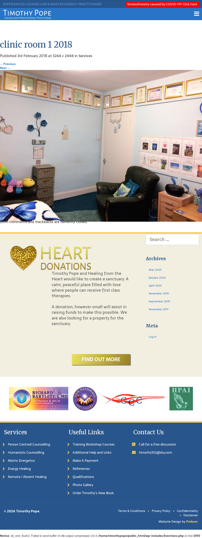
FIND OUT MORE (101, 359)
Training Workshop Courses (94, 444)
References (81, 468)
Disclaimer (190, 515)
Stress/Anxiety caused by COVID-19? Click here (162, 4)
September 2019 (159, 301)
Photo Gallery (83, 485)
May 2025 (155, 270)
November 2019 (159, 293)
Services (85, 56)
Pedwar (191, 521)
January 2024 (157, 277)
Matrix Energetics (21, 460)
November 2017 (158, 309)
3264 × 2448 (63, 56)
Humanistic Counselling (26, 452)
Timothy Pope (27, 511)
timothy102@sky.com (155, 452)
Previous (8, 64)
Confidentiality (187, 510)
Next (5, 68)
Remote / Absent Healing (27, 477)
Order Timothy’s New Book (93, 493)
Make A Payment (85, 460)
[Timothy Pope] (27, 14)
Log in (152, 336)
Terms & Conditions (131, 510)
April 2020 (155, 285)
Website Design (170, 521)
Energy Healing (19, 468)
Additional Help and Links (92, 452)
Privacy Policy (161, 510)
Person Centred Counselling (29, 444)
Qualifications (83, 477)
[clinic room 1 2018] (101, 145)
